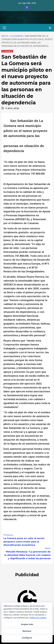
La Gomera (7, 51)
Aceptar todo (27, 624)
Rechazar (27, 631)
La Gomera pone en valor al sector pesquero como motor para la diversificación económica (24, 540)
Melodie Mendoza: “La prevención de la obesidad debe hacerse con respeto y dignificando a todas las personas (27, 553)
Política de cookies (37, 617)
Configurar (27, 637)
